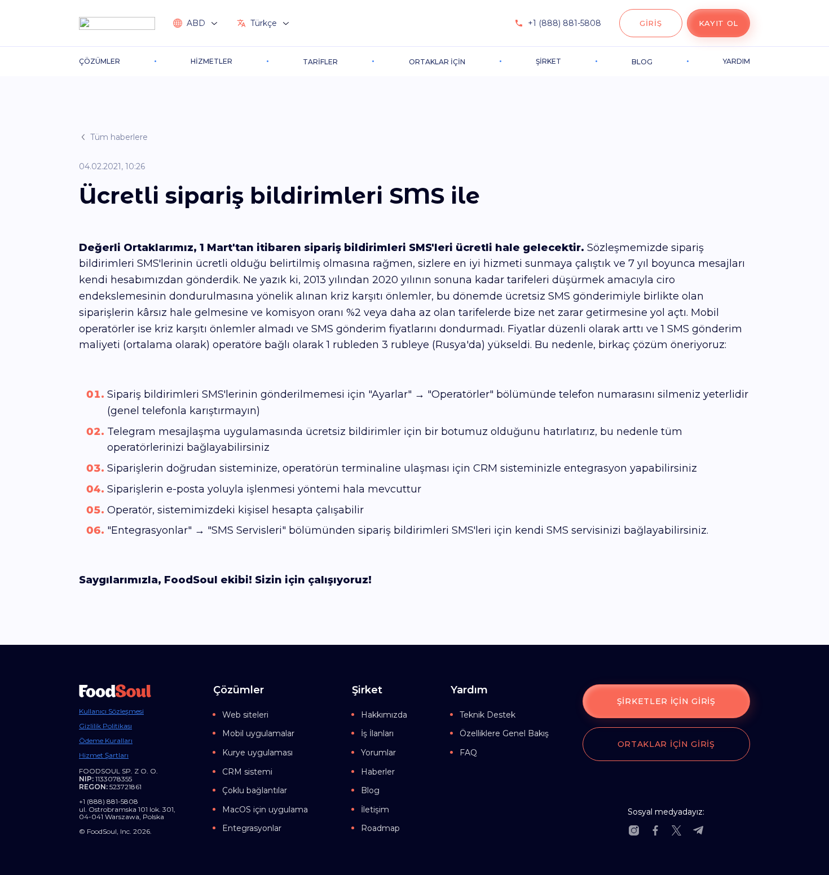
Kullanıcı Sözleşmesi (111, 711)
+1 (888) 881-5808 (564, 23)
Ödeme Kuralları (106, 741)
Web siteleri (245, 715)
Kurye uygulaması (257, 753)
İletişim (375, 809)
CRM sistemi (247, 772)
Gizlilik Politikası (105, 726)
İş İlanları (377, 733)
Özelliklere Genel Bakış (504, 733)
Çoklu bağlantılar (254, 790)
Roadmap (380, 828)
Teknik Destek (487, 715)
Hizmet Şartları (104, 755)
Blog (370, 790)
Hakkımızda (384, 715)
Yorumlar (378, 753)
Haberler (378, 772)
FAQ (468, 753)
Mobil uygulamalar (258, 733)
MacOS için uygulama (265, 809)
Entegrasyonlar (251, 828)
